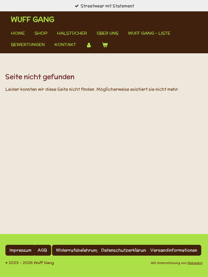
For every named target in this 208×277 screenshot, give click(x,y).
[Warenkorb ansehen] (104, 45)
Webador (195, 262)
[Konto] (88, 45)
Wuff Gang (32, 19)
